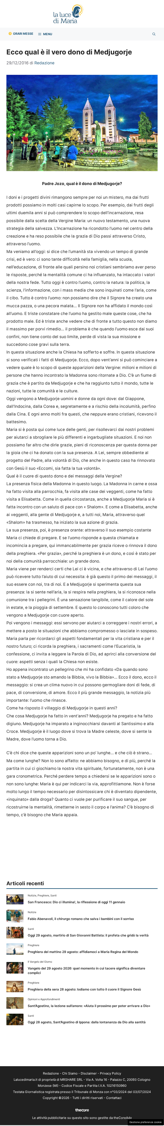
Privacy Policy (110, 1073)
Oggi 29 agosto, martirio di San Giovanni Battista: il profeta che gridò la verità (88, 935)
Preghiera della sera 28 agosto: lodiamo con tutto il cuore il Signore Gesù (84, 989)
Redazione (51, 1073)
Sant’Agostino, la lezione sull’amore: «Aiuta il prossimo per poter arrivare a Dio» (89, 1006)
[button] (154, 34)
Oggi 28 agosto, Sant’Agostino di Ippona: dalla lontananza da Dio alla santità (87, 1022)
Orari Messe (23, 33)
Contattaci (114, 1098)
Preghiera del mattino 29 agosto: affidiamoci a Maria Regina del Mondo (83, 952)
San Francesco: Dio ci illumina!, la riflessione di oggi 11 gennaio (76, 902)
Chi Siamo (70, 1073)
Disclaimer (89, 1073)
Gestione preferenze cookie (145, 1122)
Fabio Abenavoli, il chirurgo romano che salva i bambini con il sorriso (81, 919)
